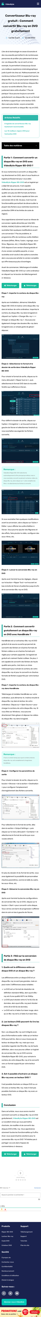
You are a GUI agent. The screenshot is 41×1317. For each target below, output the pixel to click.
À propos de (6, 1257)
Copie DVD (5, 1241)
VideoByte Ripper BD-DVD (13, 182)
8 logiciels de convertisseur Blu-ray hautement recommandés (17, 125)
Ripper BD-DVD (7, 1232)
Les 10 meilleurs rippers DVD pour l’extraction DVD (17, 132)
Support (23, 1236)
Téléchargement (26, 1232)
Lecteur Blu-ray (7, 1236)
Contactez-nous (8, 1262)
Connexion (37, 1188)
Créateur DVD (7, 1245)
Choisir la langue (8, 1280)
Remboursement (8, 1271)
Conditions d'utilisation (10, 1275)
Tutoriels (23, 1241)
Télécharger (11, 285)
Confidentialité (7, 1266)
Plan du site (24, 1245)
